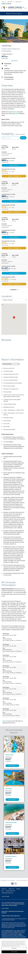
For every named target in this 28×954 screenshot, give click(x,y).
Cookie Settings (14, 948)
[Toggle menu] (25, 8)
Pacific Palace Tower (10, 822)
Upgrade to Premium (6, 3)
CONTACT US (11, 888)
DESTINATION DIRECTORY (7, 892)
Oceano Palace (9, 754)
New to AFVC (18, 1)
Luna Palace (8, 788)
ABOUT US (4, 888)
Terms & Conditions (19, 904)
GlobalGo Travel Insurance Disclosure (11, 915)
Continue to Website (14, 951)
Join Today (9, 1)
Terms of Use (5, 905)
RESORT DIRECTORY (10, 890)
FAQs (3, 890)
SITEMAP (18, 888)
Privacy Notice (13, 905)
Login (3, 1)
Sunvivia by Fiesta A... (11, 856)
